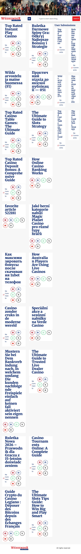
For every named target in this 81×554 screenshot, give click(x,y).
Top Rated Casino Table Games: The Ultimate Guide (60, 125)
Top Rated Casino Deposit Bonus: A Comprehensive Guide (14, 169)
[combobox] (55, 18)
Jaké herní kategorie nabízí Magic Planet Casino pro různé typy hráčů (40, 220)
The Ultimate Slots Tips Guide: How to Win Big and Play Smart (40, 503)
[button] (29, 18)
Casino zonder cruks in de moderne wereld (13, 317)
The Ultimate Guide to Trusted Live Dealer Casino (39, 361)
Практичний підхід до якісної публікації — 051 (73, 89)
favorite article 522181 (11, 209)
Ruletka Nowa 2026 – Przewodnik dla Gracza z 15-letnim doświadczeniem (13, 452)
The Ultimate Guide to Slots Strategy (73, 120)
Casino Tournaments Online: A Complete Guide (40, 446)
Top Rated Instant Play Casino (60, 36)
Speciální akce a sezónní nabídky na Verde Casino (40, 317)
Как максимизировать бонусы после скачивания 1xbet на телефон (13, 268)
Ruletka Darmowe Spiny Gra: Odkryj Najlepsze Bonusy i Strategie (73, 45)
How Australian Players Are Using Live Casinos (40, 263)
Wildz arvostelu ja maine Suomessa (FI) (60, 86)
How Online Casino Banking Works (39, 166)
